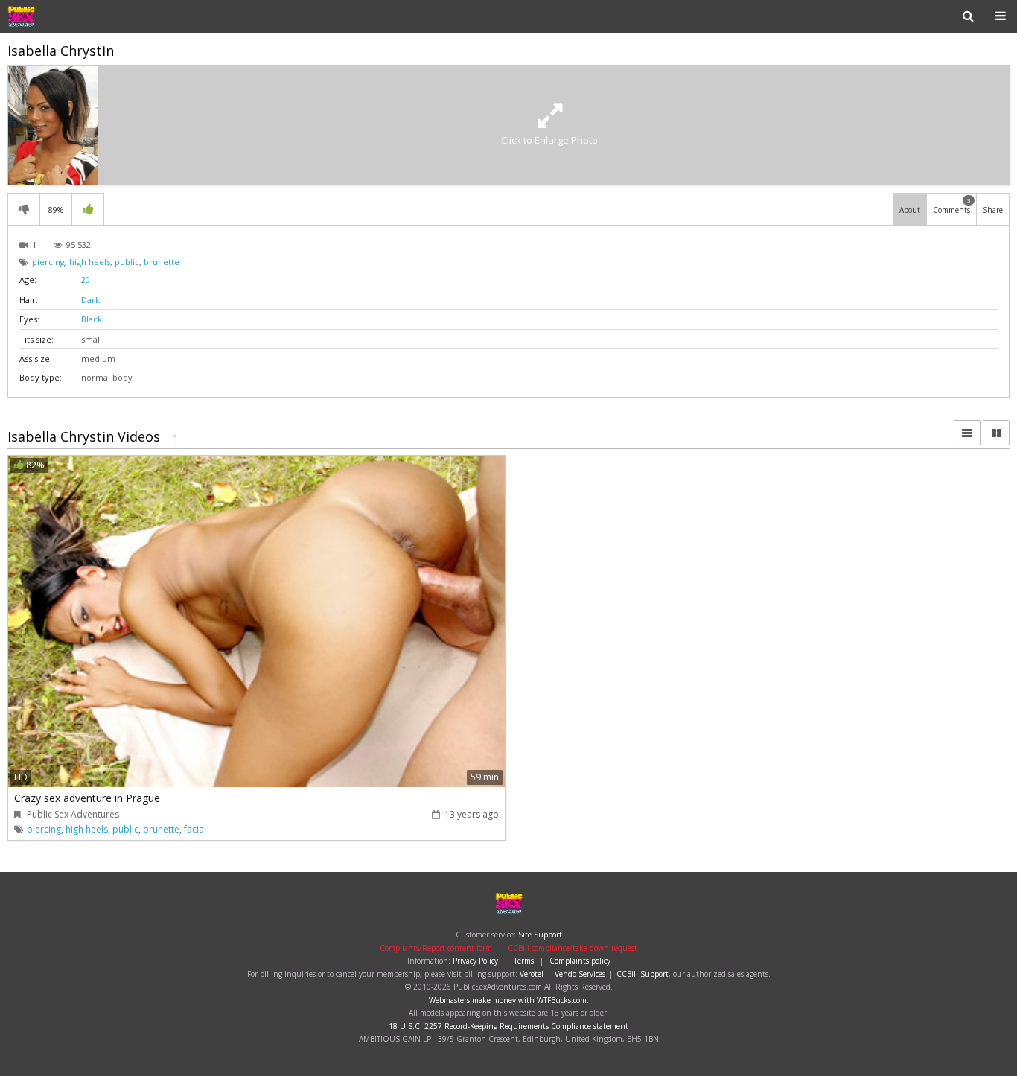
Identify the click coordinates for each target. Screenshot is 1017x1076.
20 (85, 279)
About (909, 210)
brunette (161, 261)
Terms (524, 960)
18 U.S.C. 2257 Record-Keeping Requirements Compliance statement (508, 1026)
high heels (89, 261)
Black (91, 319)
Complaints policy (579, 960)
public (127, 261)
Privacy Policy (475, 960)
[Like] (87, 209)
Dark (90, 299)
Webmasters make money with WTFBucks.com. (509, 1000)
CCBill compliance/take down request (572, 948)
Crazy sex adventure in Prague (87, 798)
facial (195, 829)
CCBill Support (642, 974)
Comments (952, 205)
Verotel (531, 974)
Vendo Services (580, 974)
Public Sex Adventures (55, 16)
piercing (48, 261)
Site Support (540, 934)
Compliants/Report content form (436, 948)
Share (993, 210)
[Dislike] (23, 209)
